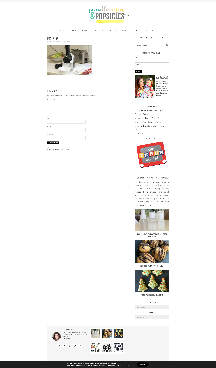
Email (49, 126)
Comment (51, 100)
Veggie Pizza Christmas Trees (149, 122)
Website (50, 135)
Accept (142, 364)
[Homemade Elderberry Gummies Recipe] (118, 351)
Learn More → (66, 339)
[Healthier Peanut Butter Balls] (152, 262)
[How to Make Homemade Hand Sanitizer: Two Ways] (152, 230)
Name (49, 118)
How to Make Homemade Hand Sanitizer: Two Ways (152, 235)
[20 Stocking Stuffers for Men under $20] (95, 351)
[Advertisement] (146, 342)
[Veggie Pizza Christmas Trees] (152, 291)
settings (127, 366)
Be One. (140, 133)
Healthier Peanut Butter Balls (149, 118)
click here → (148, 205)
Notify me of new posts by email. (58, 150)
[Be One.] (107, 351)
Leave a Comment (66, 41)
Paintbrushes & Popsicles (108, 13)
